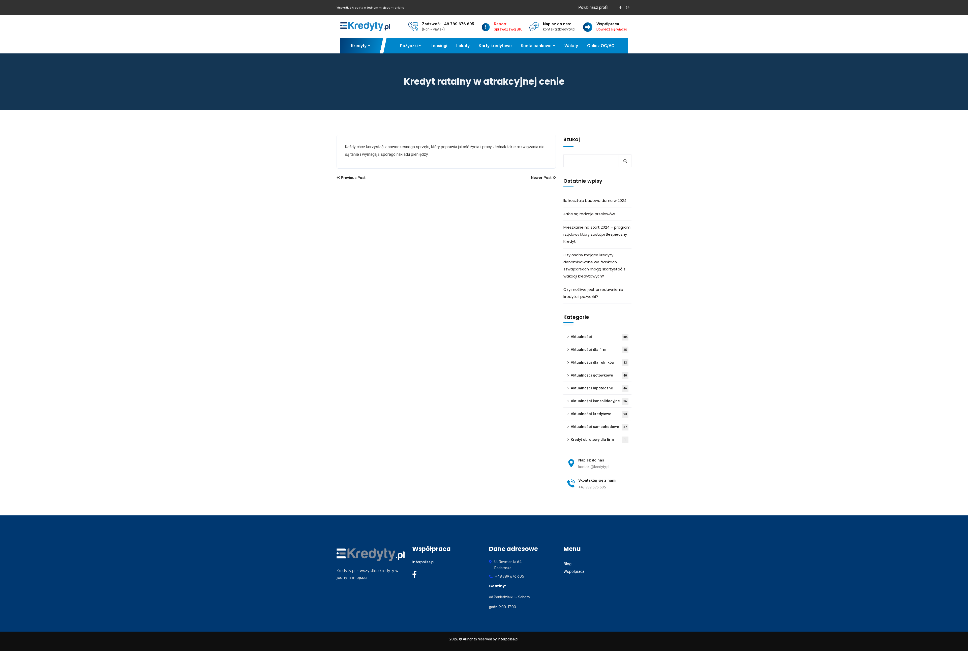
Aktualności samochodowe (599, 426)
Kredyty (359, 45)
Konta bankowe (536, 45)
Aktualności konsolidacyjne (599, 401)
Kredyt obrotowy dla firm (598, 439)
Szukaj (571, 139)
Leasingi (439, 45)
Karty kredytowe (495, 45)
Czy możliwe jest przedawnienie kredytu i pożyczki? (593, 293)
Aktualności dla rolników (599, 362)
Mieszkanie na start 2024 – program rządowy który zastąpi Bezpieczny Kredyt (596, 234)
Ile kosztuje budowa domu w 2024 (594, 200)
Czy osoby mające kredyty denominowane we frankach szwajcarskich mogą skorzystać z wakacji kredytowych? (594, 265)
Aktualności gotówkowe (599, 375)
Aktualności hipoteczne (599, 388)
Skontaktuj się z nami (597, 480)
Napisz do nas (591, 460)
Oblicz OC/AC (600, 45)
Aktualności (599, 336)
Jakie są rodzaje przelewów (589, 213)
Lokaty (463, 45)
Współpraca (573, 571)
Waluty (571, 45)
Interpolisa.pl (423, 562)
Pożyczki (409, 45)
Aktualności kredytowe (599, 414)
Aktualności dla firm (599, 349)
